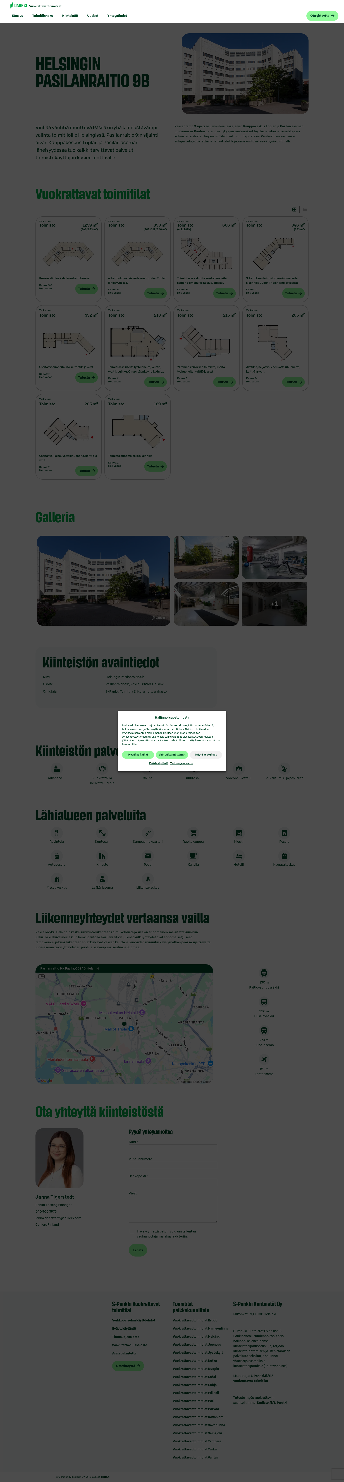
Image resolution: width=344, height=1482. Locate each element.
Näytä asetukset (206, 754)
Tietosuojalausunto (181, 763)
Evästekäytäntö (158, 763)
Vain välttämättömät (172, 754)
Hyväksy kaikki (138, 754)
